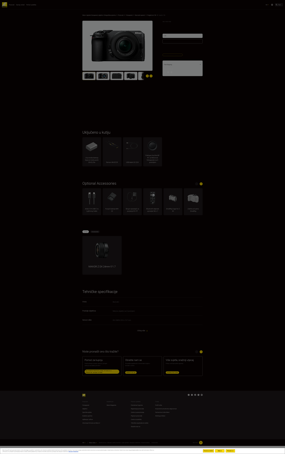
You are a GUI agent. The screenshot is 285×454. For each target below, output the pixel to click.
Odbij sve (220, 450)
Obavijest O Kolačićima (73, 451)
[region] (142, 451)
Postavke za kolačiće (208, 450)
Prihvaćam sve (230, 450)
